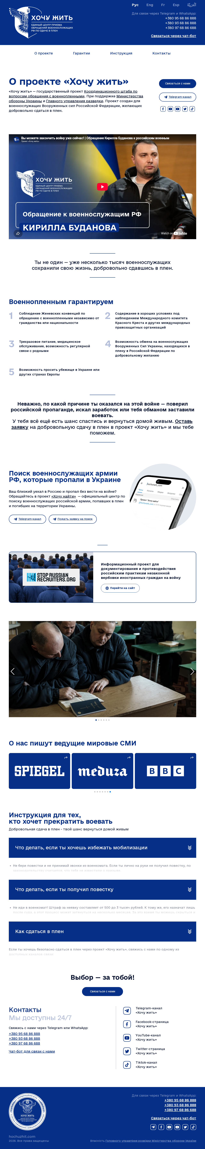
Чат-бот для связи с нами (32, 1051)
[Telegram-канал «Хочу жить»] (153, 1127)
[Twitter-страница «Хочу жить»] (185, 109)
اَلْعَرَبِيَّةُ (191, 5)
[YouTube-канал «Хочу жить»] (170, 109)
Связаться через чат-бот (173, 36)
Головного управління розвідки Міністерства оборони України (150, 1141)
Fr (163, 5)
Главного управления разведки (74, 101)
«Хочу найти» (63, 496)
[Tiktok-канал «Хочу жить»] (192, 109)
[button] (96, 720)
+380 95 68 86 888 (180, 18)
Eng (149, 5)
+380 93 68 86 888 (180, 23)
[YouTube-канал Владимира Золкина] (177, 109)
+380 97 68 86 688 (180, 28)
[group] (88, 771)
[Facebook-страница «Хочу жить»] (163, 109)
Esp (176, 5)
